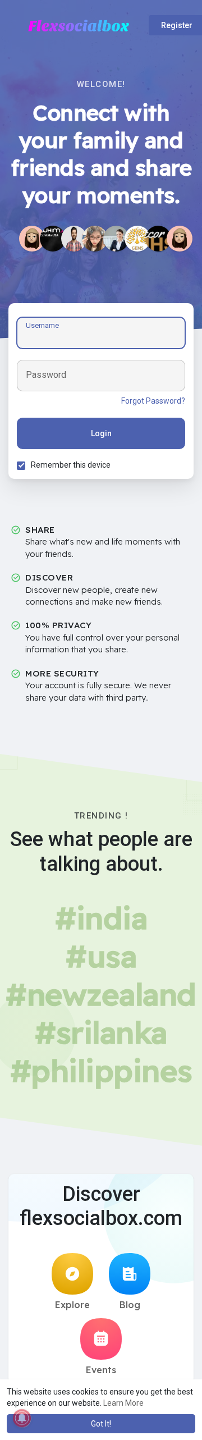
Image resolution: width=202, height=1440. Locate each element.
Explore (72, 1304)
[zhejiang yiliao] (95, 239)
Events (101, 1369)
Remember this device (71, 464)
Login (101, 433)
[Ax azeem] (137, 239)
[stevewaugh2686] (179, 239)
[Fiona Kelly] (116, 239)
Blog (130, 1304)
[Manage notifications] (22, 1418)
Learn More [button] (123, 1402)
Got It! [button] (101, 1423)
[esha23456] (32, 239)
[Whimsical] (53, 239)
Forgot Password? (153, 400)
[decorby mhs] (158, 239)
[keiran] (74, 239)
